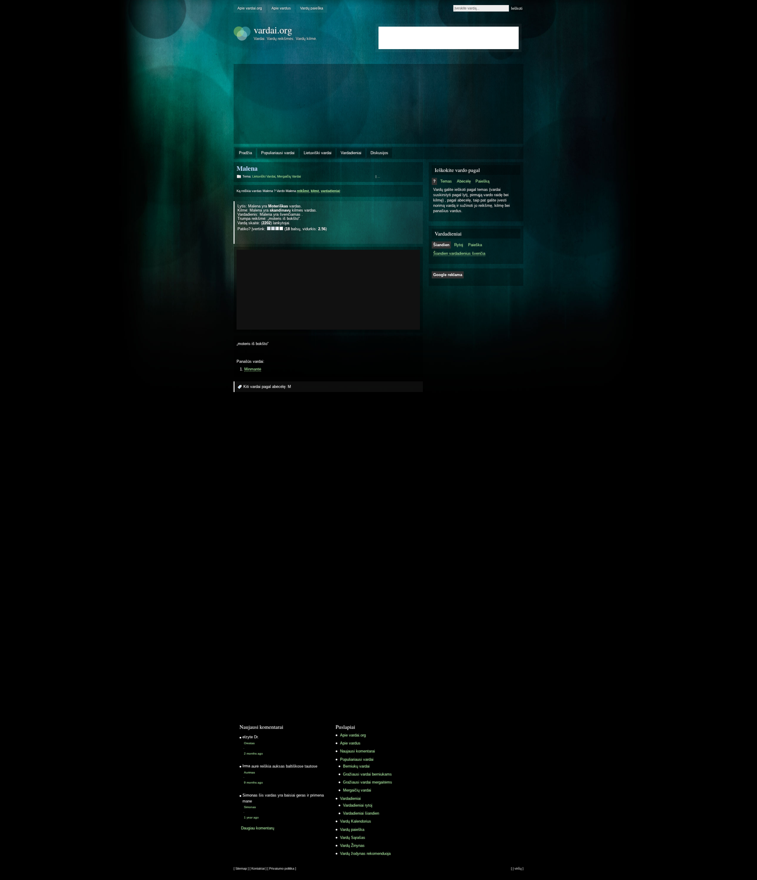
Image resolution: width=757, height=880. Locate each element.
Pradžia (245, 153)
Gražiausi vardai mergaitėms (367, 782)
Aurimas (249, 772)
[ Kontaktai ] (258, 868)
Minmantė (252, 369)
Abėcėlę (464, 181)
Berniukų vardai (356, 766)
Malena (247, 168)
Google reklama (447, 275)
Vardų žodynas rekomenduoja (365, 853)
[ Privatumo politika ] (281, 868)
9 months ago (253, 782)
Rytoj (458, 245)
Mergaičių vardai (289, 176)
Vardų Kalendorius (355, 821)
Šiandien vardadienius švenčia (459, 253)
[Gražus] (277, 228)
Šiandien (441, 245)
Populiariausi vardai (278, 153)
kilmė (315, 191)
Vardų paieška (311, 8)
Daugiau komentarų (257, 828)
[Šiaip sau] (273, 228)
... (378, 176)
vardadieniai (330, 191)
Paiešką (482, 181)
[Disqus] (328, 476)
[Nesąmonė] (269, 228)
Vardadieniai (351, 153)
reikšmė (303, 191)
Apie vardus (281, 8)
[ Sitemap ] (241, 868)
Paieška (475, 245)
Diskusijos (379, 153)
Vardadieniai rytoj (357, 805)
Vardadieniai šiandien (361, 813)
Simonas (250, 807)
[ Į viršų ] (517, 868)
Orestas (249, 743)
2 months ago (253, 753)
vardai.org (273, 29)
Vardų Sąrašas (352, 837)
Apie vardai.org (249, 8)
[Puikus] (281, 228)
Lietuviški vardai (317, 153)
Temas (446, 181)
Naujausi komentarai (357, 751)
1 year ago (251, 817)
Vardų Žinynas (352, 845)
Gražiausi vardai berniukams (367, 774)
